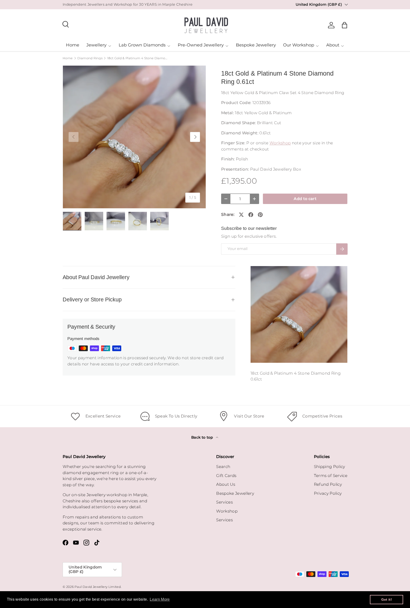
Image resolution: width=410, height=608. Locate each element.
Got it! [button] (386, 599)
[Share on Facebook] (251, 214)
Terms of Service (330, 475)
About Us (225, 484)
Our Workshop (298, 45)
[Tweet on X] (241, 214)
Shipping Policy (329, 466)
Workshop (280, 143)
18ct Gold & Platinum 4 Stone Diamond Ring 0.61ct (137, 58)
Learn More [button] (160, 599)
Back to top (202, 437)
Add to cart (305, 198)
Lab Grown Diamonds (142, 45)
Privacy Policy (328, 493)
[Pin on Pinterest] (260, 214)
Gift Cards (226, 475)
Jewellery (96, 45)
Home (72, 45)
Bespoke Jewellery (256, 45)
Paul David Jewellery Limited (98, 587)
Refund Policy (328, 484)
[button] (344, 25)
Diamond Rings (89, 58)
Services (224, 502)
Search (223, 466)
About (332, 45)
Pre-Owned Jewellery (201, 45)
